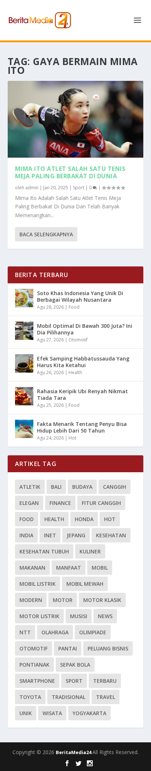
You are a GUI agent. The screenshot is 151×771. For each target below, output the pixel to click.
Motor (63, 599)
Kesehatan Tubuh (44, 551)
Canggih (114, 486)
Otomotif (78, 340)
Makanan (32, 567)
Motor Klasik (102, 599)
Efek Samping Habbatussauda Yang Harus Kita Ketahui (83, 362)
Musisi (78, 616)
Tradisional (68, 696)
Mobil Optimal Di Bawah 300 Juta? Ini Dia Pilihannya (84, 329)
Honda (84, 519)
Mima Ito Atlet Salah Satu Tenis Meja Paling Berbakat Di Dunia (70, 172)
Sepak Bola (75, 664)
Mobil (100, 567)
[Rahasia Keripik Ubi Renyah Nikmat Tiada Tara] (24, 396)
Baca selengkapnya (46, 234)
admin (31, 187)
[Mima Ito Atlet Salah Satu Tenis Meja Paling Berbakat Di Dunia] (76, 119)
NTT (25, 632)
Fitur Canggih (101, 502)
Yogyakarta (89, 713)
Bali (56, 486)
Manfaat (68, 567)
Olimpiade (92, 632)
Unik (25, 713)
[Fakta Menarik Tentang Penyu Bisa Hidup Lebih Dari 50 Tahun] (24, 429)
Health (75, 372)
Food (74, 307)
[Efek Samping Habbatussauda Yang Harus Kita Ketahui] (24, 363)
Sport (78, 187)
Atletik (29, 486)
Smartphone (37, 680)
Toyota (30, 696)
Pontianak (34, 664)
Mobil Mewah (84, 583)
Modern (30, 599)
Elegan (29, 502)
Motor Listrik (39, 616)
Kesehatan (111, 535)
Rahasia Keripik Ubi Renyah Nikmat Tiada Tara (82, 394)
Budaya (82, 486)
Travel (105, 696)
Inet (50, 535)
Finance (60, 502)
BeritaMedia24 (74, 752)
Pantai (67, 648)
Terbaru (105, 680)
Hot (72, 438)
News (105, 616)
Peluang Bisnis (108, 648)
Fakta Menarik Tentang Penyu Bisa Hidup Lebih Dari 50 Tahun (82, 427)
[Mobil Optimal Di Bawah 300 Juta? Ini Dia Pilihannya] (24, 331)
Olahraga (55, 632)
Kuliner (90, 551)
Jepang (76, 535)
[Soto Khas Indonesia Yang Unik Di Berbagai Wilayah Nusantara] (24, 298)
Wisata (52, 713)
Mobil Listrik (37, 583)
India (26, 535)
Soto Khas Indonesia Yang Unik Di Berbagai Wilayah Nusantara (80, 296)
